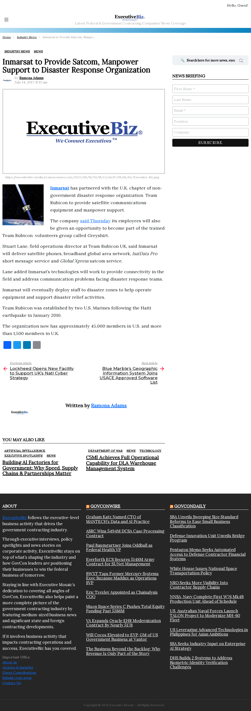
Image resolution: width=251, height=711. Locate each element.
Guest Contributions (19, 672)
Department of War (105, 450)
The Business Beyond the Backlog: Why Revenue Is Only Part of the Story (123, 651)
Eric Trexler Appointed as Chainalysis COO (122, 594)
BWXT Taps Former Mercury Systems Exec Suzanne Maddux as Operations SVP (122, 578)
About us (9, 662)
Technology (150, 450)
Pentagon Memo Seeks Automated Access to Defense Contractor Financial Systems (208, 554)
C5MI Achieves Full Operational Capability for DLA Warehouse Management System (122, 462)
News (51, 455)
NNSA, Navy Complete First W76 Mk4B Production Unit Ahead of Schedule (207, 599)
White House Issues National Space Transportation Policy (203, 570)
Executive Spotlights (23, 455)
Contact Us (11, 683)
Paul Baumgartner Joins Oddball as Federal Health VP (119, 547)
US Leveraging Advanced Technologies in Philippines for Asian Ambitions (209, 632)
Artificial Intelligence (24, 450)
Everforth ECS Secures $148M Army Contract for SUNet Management (120, 561)
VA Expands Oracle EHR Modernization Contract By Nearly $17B (123, 623)
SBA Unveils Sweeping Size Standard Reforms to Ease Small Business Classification (204, 521)
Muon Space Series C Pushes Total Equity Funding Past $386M (125, 608)
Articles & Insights (17, 667)
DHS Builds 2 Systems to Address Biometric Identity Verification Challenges (201, 662)
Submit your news (17, 677)
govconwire (105, 506)
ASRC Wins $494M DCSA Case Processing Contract (125, 533)
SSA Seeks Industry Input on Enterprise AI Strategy (207, 646)
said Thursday (95, 221)
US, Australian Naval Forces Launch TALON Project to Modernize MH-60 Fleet (205, 615)
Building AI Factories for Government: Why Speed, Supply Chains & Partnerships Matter (40, 467)
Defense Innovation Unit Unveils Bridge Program (207, 538)
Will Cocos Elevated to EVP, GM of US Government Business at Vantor (122, 637)
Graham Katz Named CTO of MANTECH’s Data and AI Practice (118, 519)
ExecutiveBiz (14, 517)
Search (241, 61)
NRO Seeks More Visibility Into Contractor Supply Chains (199, 585)
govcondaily (190, 506)
